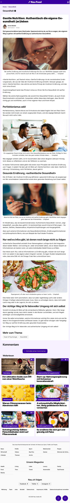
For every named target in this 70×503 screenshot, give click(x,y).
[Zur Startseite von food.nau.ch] (35, 2)
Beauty (3, 472)
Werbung (4, 489)
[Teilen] (58, 498)
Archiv (31, 455)
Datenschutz (30, 489)
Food (2, 469)
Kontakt (22, 489)
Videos (17, 452)
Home (5, 7)
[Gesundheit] (35, 10)
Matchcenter (47, 449)
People (59, 449)
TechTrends (60, 469)
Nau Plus (31, 452)
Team (10, 489)
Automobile (46, 469)
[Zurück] (1, 2)
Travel (31, 469)
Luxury (45, 466)
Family (59, 466)
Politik (17, 449)
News (2, 449)
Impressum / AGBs (42, 489)
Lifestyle (3, 455)
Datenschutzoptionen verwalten (59, 489)
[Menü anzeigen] (68, 2)
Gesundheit (12, 7)
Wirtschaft (4, 452)
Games (45, 452)
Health (2, 466)
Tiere (16, 469)
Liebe (30, 466)
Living (16, 466)
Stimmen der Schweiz (63, 452)
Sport (30, 449)
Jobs (16, 489)
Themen (17, 455)
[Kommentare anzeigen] (65, 498)
